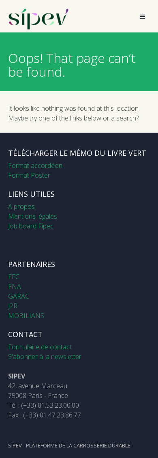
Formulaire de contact (40, 346)
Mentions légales (32, 216)
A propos (21, 206)
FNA (14, 286)
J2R (12, 305)
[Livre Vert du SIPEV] (38, 27)
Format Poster (29, 175)
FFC (13, 276)
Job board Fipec (30, 225)
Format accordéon (35, 165)
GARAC (18, 296)
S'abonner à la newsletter (44, 356)
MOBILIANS (26, 315)
